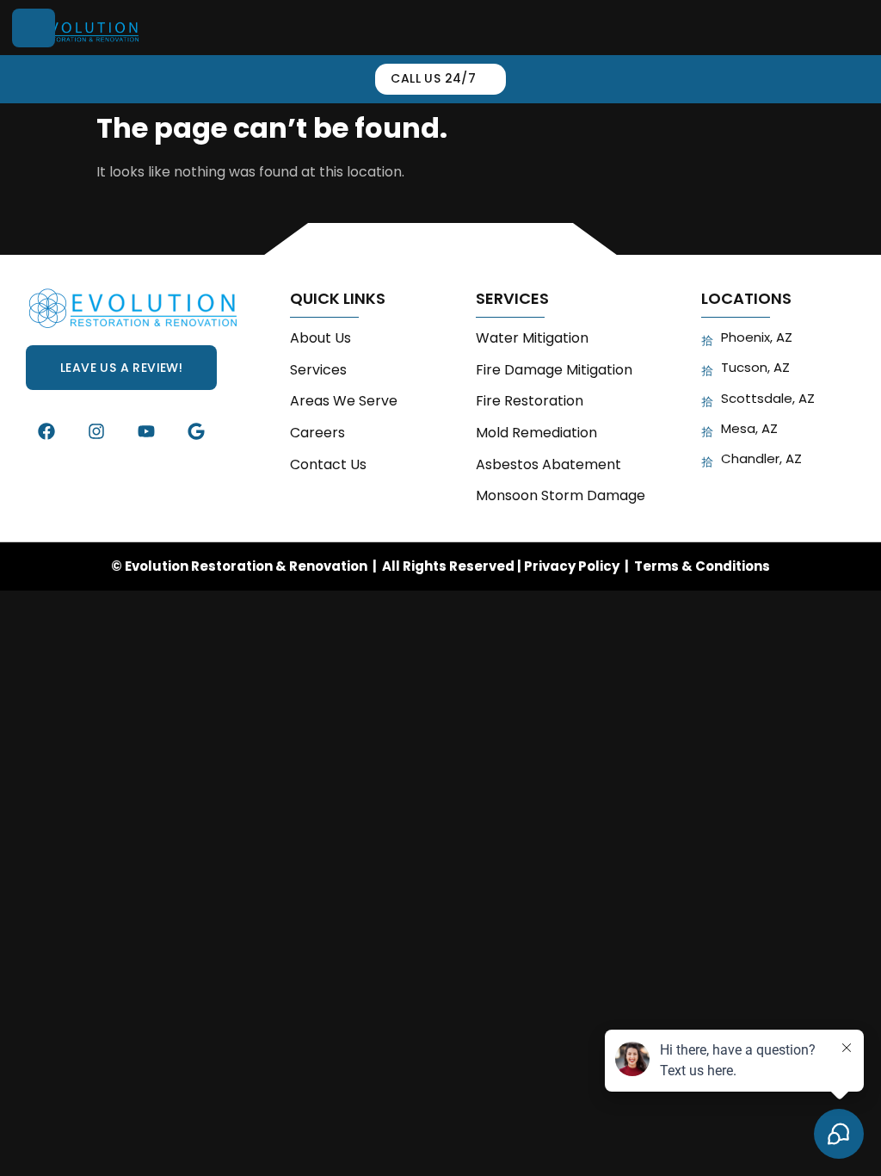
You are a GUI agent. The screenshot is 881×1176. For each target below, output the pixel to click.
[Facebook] (46, 431)
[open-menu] (33, 28)
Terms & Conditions (702, 566)
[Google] (196, 431)
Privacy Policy (571, 566)
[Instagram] (96, 431)
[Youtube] (146, 431)
